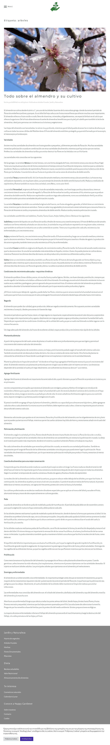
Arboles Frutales (43, 102)
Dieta (7, 663)
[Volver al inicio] (55, 6)
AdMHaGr (14, 102)
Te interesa (10, 686)
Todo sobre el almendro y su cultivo (43, 96)
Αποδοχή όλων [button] (27, 739)
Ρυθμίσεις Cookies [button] (11, 739)
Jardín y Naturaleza (56, 102)
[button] (8, 6)
